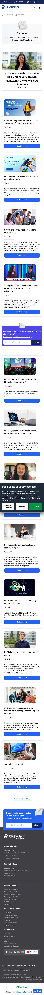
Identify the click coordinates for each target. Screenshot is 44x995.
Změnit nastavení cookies (10, 970)
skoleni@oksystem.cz (35, 2)
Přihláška (7, 920)
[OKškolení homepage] (14, 837)
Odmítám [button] (22, 506)
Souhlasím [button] (35, 506)
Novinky (7, 933)
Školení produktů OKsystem (13, 897)
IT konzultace (8, 913)
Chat (39, 991)
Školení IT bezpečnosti (11, 899)
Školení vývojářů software (12, 894)
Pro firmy (6, 2)
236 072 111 (14, 855)
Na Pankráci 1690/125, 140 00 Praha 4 (17, 853)
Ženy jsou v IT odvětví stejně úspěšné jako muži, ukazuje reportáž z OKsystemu (21, 288)
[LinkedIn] (22, 952)
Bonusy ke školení (10, 925)
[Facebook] (18, 952)
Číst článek (21, 146)
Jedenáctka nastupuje (14, 764)
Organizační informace (11, 923)
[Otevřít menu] (40, 7)
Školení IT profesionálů (11, 889)
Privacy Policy (36, 977)
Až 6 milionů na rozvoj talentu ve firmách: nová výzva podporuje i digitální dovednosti (21, 711)
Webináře (7, 904)
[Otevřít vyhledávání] (34, 7)
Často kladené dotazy (11, 946)
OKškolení (10, 7)
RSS (24, 974)
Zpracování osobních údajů (11, 974)
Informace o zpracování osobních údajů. (16, 337)
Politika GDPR (25, 970)
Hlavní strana (8, 15)
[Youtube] (31, 952)
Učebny (6, 941)
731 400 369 (20, 2)
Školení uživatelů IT (10, 892)
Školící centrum (9, 936)
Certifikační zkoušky (11, 918)
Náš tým (7, 938)
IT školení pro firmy (10, 915)
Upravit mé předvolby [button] (8, 507)
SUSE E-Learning (9, 902)
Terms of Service (32, 979)
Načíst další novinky (22, 799)
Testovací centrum (10, 943)
